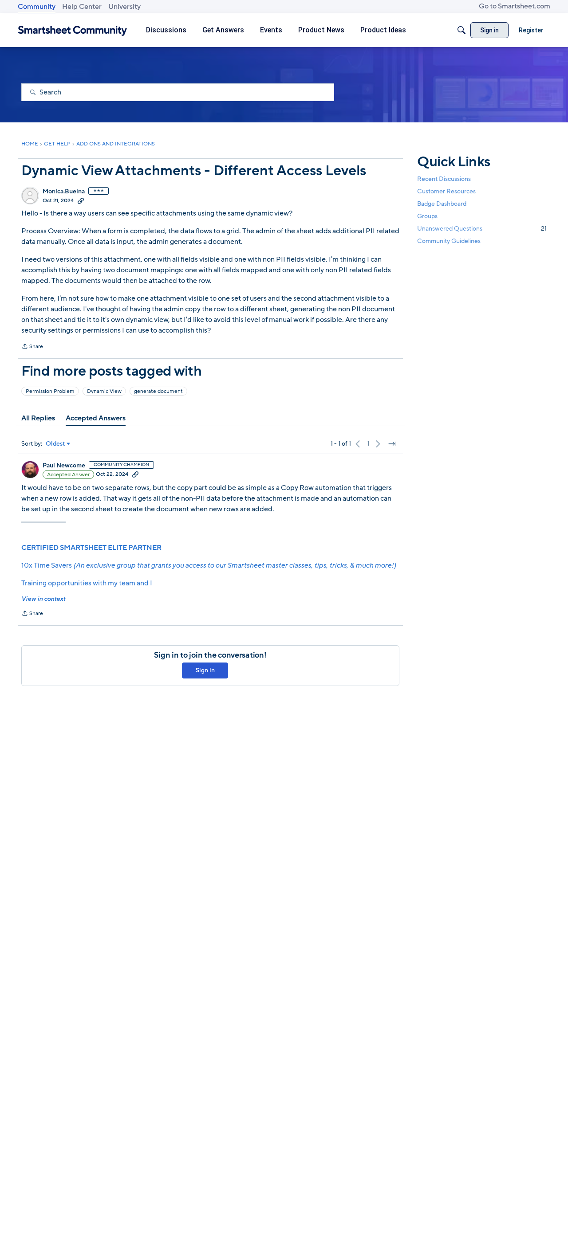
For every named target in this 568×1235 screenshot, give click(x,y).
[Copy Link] (80, 200)
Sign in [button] (205, 670)
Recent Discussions (444, 179)
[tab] (38, 418)
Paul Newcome (64, 466)
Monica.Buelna (64, 192)
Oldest (55, 443)
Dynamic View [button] (104, 391)
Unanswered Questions (482, 228)
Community (36, 7)
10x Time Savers (208, 565)
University (124, 7)
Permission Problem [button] (50, 391)
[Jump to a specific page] (392, 444)
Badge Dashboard (441, 204)
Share (32, 347)
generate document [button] (158, 391)
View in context (43, 599)
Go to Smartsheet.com (514, 6)
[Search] (461, 30)
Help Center (82, 7)
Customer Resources (446, 191)
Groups (427, 216)
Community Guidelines (449, 241)
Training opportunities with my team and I (86, 583)
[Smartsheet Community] (72, 30)
